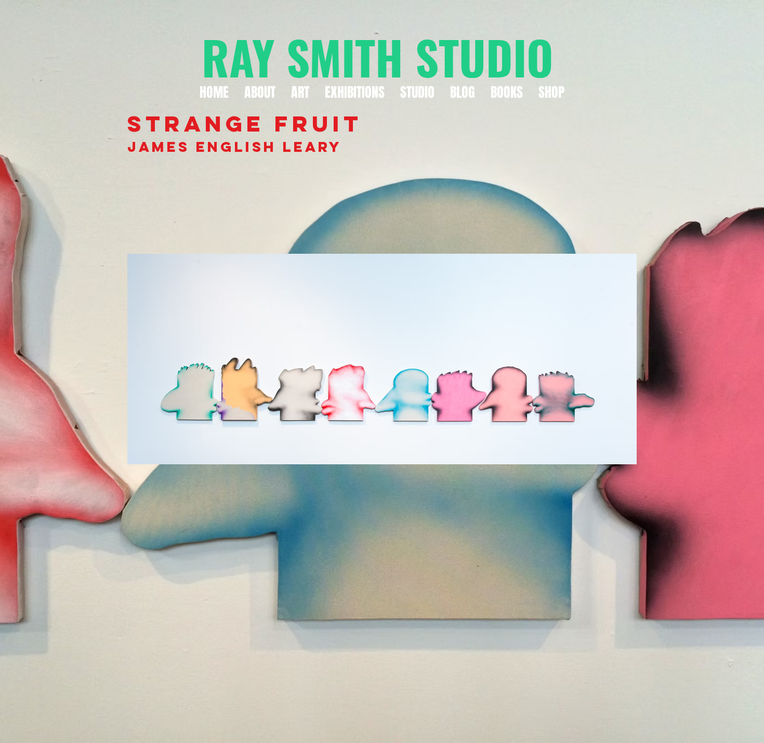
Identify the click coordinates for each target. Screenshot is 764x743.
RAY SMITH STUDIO (378, 56)
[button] (382, 358)
